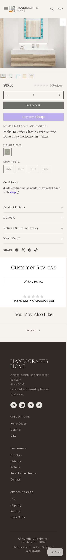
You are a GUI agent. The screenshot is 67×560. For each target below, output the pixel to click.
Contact (15, 479)
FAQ (12, 499)
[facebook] (17, 251)
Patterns (15, 467)
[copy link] (36, 251)
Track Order (17, 517)
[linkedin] (22, 405)
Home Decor (18, 423)
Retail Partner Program (24, 473)
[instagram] (31, 405)
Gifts (13, 435)
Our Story (16, 455)
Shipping (15, 505)
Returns (15, 511)
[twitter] (23, 251)
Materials (15, 461)
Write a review (32, 281)
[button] (5, 9)
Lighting (15, 429)
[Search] (49, 9)
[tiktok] (39, 405)
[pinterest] (29, 251)
